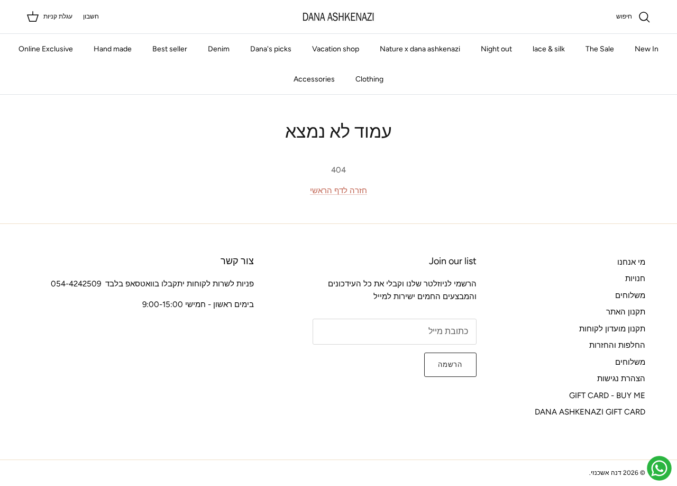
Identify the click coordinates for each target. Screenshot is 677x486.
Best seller (169, 48)
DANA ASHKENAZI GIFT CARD (590, 412)
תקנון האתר (625, 312)
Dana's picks (270, 48)
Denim (219, 48)
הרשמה (450, 364)
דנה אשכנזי (606, 472)
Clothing (369, 79)
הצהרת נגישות (621, 378)
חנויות (635, 278)
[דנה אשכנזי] (338, 17)
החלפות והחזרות (617, 345)
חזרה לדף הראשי (338, 190)
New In (646, 48)
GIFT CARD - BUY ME (607, 395)
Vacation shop (335, 48)
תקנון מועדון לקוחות (612, 329)
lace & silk (549, 48)
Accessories (314, 79)
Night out (496, 48)
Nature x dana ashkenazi (420, 48)
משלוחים (630, 295)
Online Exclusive (46, 48)
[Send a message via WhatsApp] (659, 468)
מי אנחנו (631, 262)
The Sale (599, 48)
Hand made (113, 48)
